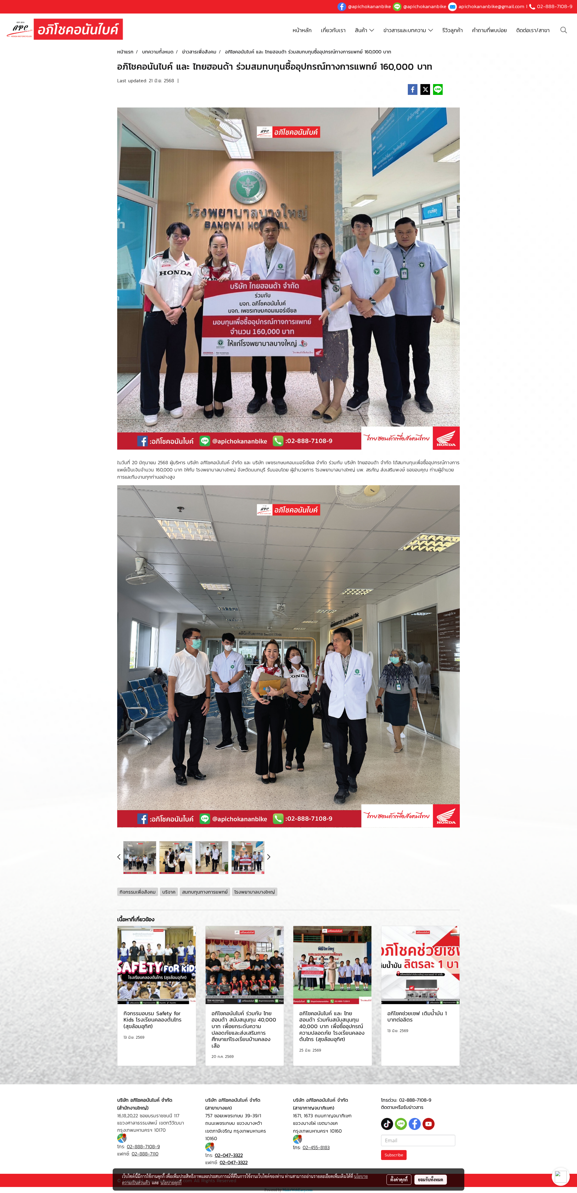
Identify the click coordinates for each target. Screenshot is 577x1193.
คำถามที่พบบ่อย (489, 30)
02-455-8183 (316, 1147)
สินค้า (362, 30)
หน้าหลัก (302, 30)
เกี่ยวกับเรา (333, 30)
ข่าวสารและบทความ (405, 30)
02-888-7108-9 (554, 6)
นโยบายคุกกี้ (171, 1182)
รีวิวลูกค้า (452, 30)
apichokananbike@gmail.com (491, 6)
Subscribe (394, 1155)
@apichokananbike (369, 6)
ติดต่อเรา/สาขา (533, 30)
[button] (563, 30)
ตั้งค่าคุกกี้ (399, 1179)
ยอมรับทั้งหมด (430, 1179)
